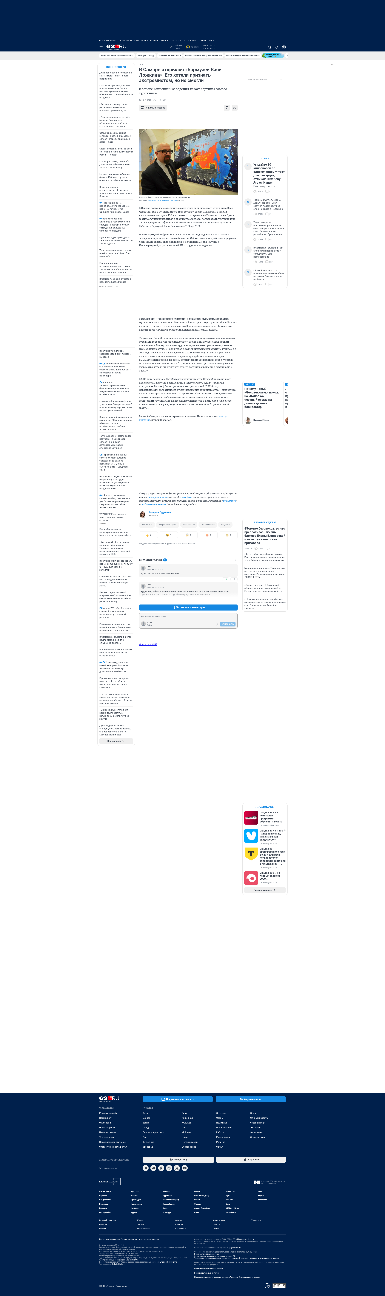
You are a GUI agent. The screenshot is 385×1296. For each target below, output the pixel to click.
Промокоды (125, 40)
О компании (105, 1122)
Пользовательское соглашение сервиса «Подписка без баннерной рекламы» (227, 1277)
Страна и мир (257, 1122)
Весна (146, 1122)
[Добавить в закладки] (227, 108)
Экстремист (146, 525)
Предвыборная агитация (112, 1142)
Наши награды (107, 1127)
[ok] (161, 1168)
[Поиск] (269, 47)
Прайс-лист (105, 1118)
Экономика (256, 1132)
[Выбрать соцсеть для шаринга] (235, 108)
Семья (219, 1146)
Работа (220, 1132)
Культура (186, 1122)
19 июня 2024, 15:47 (147, 100)
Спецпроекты (257, 1137)
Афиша (164, 40)
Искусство (225, 525)
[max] (169, 1168)
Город (146, 1127)
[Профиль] (284, 47)
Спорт (253, 1113)
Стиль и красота (259, 1118)
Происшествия (224, 1127)
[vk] (153, 1168)
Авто (145, 1113)
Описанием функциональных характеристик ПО (214, 1256)
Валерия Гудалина (160, 512)
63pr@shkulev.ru (234, 1248)
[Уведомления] (276, 47)
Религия (220, 1142)
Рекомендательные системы (206, 1273)
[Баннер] (273, 55)
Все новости (116, 67)
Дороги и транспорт (153, 1132)
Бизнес (146, 1118)
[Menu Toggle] (101, 47)
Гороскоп (176, 40)
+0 (226, 579)
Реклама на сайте (108, 1113)
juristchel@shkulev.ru (168, 1262)
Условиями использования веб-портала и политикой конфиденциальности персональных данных (236, 1258)
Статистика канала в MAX (113, 1146)
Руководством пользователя (206, 1254)
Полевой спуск (208, 525)
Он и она (221, 1113)
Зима (184, 1113)
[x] (177, 1168)
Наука (185, 1137)
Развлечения (223, 1137)
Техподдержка (106, 1137)
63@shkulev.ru (132, 1260)
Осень (219, 1118)
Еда (144, 1137)
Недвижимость (107, 40)
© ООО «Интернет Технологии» (113, 1286)
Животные (148, 1142)
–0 (234, 579)
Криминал (187, 1118)
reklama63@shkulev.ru (245, 1239)
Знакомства (141, 40)
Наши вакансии (107, 1132)
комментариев (155, 107)
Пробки (193, 47)
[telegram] (146, 1168)
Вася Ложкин (189, 525)
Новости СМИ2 (148, 644)
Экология (255, 1127)
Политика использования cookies (208, 1269)
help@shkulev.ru (119, 1264)
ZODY (203, 40)
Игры (211, 40)
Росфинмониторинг (168, 525)
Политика (221, 1122)
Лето (184, 1127)
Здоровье (148, 1146)
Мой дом (186, 1132)
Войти (149, 625)
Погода (154, 40)
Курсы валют (191, 40)
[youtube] (185, 1168)
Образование (189, 1146)
